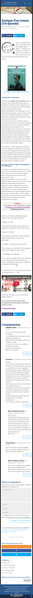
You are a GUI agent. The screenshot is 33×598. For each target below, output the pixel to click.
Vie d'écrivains (5, 573)
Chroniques (5, 562)
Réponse (27, 353)
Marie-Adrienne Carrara (10, 26)
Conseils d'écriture (7, 565)
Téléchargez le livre (17, 209)
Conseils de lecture (7, 567)
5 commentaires (12, 28)
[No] (31, 591)
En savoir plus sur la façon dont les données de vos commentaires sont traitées (16, 530)
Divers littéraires (6, 570)
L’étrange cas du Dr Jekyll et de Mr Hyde (16, 92)
